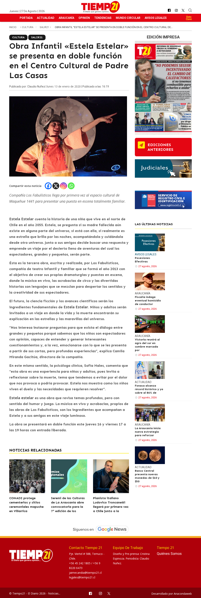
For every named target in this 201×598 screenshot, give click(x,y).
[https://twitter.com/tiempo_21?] (183, 10)
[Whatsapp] (71, 185)
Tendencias (102, 17)
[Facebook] (48, 185)
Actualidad (45, 17)
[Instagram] (63, 185)
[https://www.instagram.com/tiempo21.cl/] (176, 10)
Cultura (28, 27)
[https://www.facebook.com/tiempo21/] (169, 10)
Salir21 (44, 27)
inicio (12, 27)
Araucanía (66, 17)
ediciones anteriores (160, 147)
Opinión (84, 17)
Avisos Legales (156, 17)
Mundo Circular (128, 17)
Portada (26, 17)
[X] (55, 185)
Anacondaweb (183, 593)
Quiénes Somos (169, 554)
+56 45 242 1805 (80, 563)
